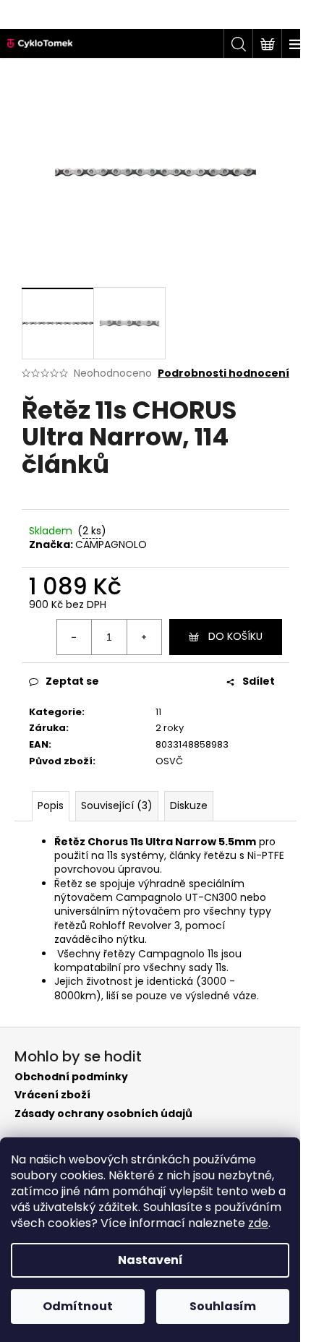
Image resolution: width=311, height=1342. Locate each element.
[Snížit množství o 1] (74, 637)
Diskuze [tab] (189, 805)
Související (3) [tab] (117, 805)
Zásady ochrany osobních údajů (103, 1113)
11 (158, 712)
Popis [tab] (51, 805)
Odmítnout (78, 1306)
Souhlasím (222, 1306)
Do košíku (235, 636)
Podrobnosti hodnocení (223, 373)
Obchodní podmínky (71, 1077)
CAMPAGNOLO (111, 544)
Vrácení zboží (52, 1095)
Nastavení (150, 1260)
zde (258, 1223)
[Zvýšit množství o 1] (144, 637)
